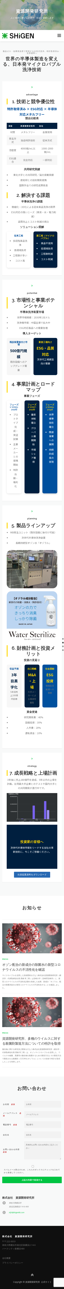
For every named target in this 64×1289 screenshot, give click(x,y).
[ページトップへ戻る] (32, 1275)
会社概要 (6, 1258)
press (5, 959)
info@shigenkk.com (16, 1212)
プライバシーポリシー (12, 1262)
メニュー (59, 35)
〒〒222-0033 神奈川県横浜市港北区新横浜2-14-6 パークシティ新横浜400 (19, 1245)
